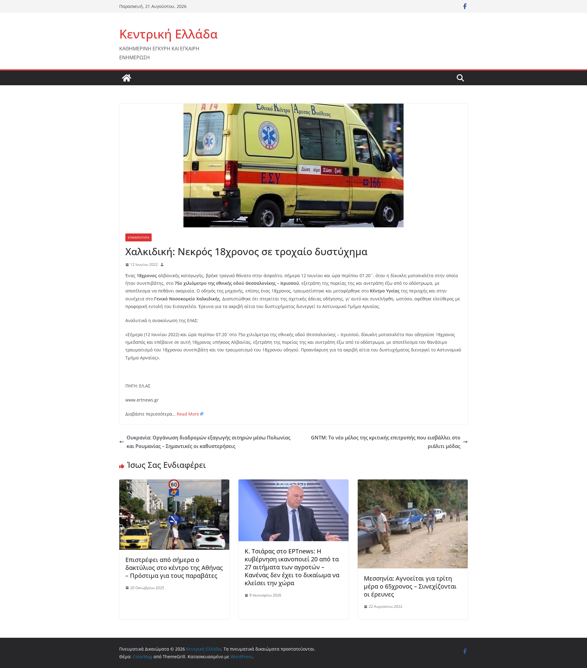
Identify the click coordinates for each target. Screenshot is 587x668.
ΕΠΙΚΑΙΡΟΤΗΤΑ (138, 237)
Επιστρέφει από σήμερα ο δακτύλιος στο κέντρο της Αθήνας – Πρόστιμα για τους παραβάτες (174, 568)
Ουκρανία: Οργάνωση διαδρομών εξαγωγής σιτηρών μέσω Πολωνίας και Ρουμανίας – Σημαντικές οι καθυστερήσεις (208, 442)
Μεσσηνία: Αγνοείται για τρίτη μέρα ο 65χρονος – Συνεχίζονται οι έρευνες (410, 586)
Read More (188, 414)
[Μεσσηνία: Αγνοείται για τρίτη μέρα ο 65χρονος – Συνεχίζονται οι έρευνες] (413, 483)
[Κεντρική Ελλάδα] (126, 78)
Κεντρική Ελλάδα (168, 33)
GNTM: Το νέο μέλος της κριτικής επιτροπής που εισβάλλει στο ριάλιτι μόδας (385, 442)
